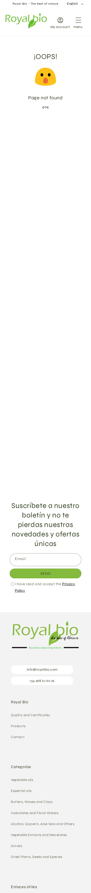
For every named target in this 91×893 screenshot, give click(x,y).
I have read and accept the (45, 587)
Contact (18, 737)
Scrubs (16, 846)
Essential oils (21, 791)
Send (46, 573)
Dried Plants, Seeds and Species (36, 857)
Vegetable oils (22, 780)
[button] (78, 22)
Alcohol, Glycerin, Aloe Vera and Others (42, 824)
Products (18, 726)
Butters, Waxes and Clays (31, 802)
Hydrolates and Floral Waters (35, 813)
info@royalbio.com (42, 669)
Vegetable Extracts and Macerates (39, 835)
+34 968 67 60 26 (42, 681)
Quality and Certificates (30, 715)
